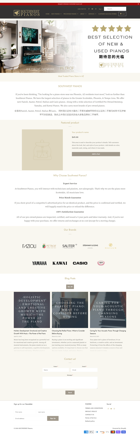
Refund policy (90, 421)
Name (56, 366)
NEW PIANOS (55, 14)
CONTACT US (89, 415)
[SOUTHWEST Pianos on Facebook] (88, 8)
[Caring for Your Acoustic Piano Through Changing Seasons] (108, 310)
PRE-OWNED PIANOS (70, 14)
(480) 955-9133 (82, 9)
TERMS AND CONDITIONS (94, 408)
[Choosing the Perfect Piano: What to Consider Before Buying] (70, 310)
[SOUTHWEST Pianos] (27, 12)
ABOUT (82, 14)
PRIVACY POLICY (91, 411)
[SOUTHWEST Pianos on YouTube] (92, 8)
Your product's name (80, 132)
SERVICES (91, 14)
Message (70, 375)
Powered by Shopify (119, 428)
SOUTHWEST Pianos (25, 428)
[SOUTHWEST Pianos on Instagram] (95, 8)
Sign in (100, 9)
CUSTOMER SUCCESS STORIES (107, 14)
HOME (47, 14)
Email (84, 366)
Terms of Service (90, 418)
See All (70, 287)
